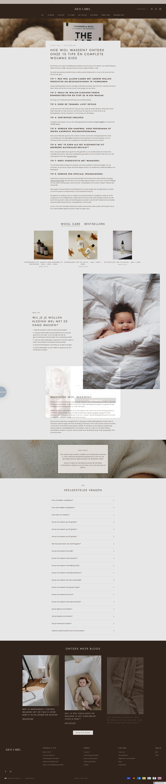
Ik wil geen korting (95, 414)
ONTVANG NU (95, 400)
